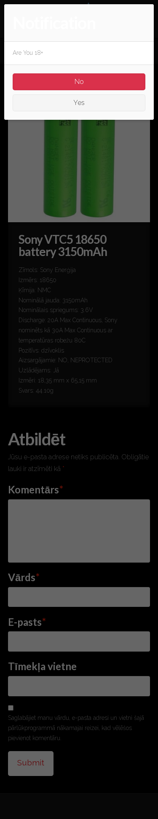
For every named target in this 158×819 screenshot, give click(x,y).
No (79, 82)
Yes (79, 103)
